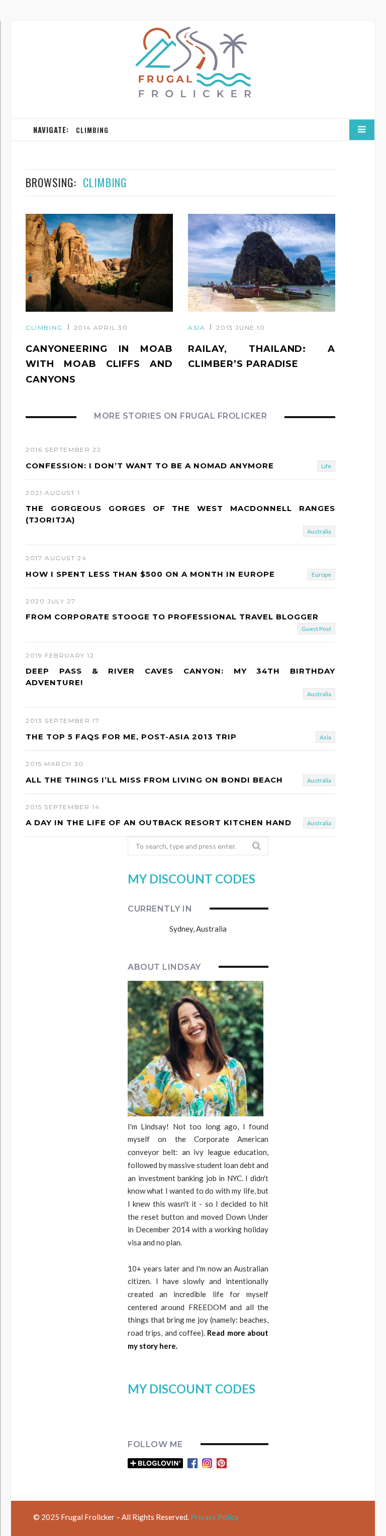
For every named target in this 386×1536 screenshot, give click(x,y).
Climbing (44, 327)
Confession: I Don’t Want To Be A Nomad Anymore (150, 465)
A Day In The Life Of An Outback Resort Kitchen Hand (159, 822)
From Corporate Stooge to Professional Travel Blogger (172, 616)
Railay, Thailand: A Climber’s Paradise (261, 356)
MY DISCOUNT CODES (191, 878)
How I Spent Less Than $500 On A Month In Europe (150, 574)
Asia (196, 327)
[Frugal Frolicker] (193, 62)
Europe (321, 574)
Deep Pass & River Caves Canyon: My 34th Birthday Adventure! (180, 676)
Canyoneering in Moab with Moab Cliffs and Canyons (99, 364)
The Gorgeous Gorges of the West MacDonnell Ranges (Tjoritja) (180, 514)
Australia (319, 531)
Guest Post (316, 628)
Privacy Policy (214, 1516)
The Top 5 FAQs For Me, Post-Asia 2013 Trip (131, 736)
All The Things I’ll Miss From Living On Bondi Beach (154, 780)
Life (326, 466)
